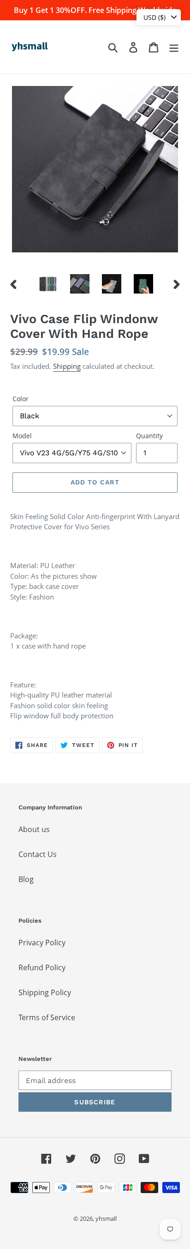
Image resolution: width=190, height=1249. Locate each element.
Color (20, 398)
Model (22, 435)
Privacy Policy (41, 942)
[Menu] (174, 47)
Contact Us (37, 854)
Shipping (67, 366)
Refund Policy (41, 967)
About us (34, 829)
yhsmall (106, 1218)
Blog (26, 879)
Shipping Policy (44, 992)
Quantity (149, 435)
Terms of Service (46, 1017)
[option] (48, 284)
